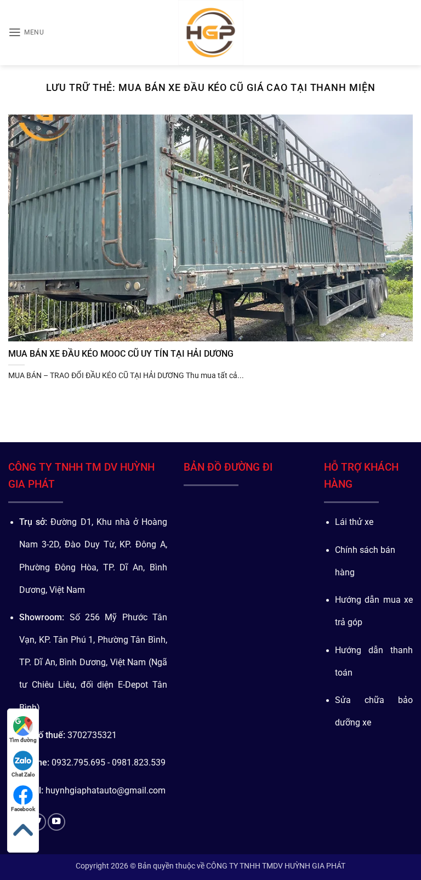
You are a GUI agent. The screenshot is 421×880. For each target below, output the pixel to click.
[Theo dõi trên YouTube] (56, 822)
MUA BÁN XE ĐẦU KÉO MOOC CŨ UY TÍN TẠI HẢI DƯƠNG (121, 353)
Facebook (23, 809)
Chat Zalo (23, 775)
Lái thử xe (354, 522)
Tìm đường (23, 740)
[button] (26, 32)
